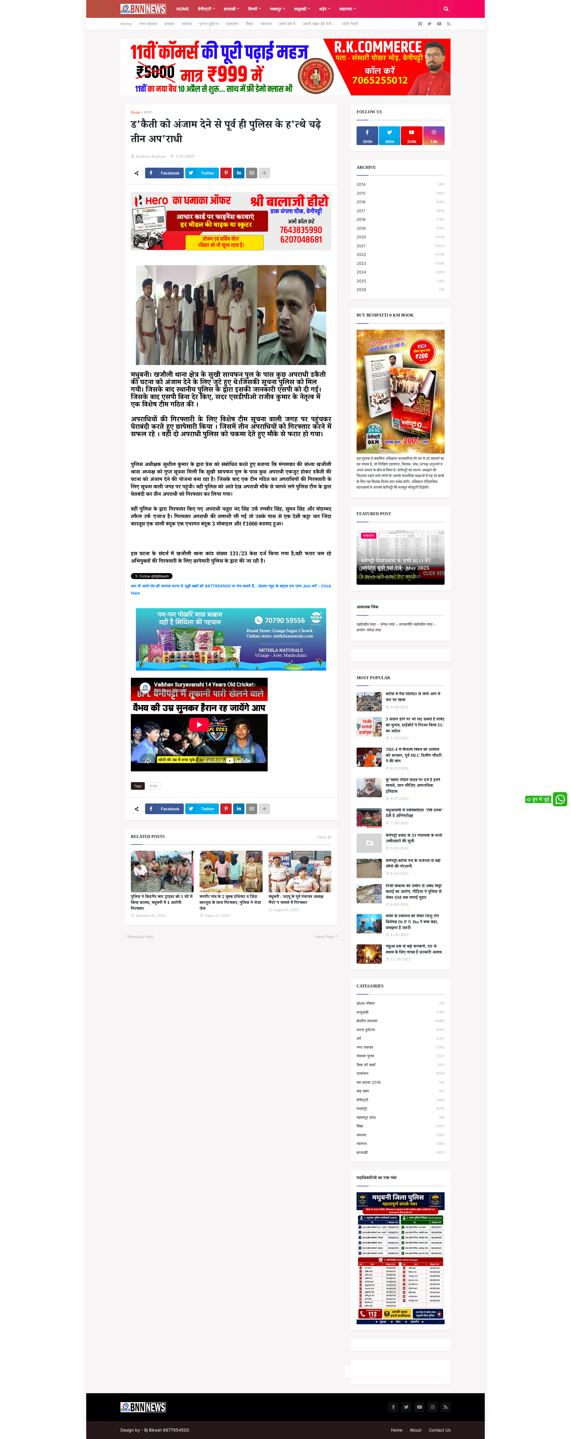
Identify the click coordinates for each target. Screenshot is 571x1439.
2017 (401, 210)
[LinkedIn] (238, 173)
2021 (401, 245)
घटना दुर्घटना (209, 23)
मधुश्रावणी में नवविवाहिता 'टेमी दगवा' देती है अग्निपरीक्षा (414, 814)
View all (324, 837)
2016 (401, 201)
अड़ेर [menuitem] (323, 8)
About (415, 1429)
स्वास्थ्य (266, 23)
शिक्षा (249, 23)
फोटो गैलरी (350, 23)
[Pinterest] (226, 173)
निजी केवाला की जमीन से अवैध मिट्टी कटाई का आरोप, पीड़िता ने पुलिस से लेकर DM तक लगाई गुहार (414, 893)
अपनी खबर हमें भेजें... (319, 23)
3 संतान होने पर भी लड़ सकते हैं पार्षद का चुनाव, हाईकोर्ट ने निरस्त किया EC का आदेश (415, 726)
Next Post (325, 936)
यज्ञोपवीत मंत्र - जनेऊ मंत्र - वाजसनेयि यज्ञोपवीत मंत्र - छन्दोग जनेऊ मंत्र (396, 627)
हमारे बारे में (287, 23)
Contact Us (440, 1429)
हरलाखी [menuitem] (230, 8)
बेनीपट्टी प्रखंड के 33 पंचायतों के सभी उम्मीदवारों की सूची (414, 839)
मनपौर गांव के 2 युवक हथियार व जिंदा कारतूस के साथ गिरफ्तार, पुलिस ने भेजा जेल (230, 903)
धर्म (401, 1038)
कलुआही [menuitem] (300, 8)
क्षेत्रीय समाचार (401, 1020)
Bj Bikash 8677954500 (166, 1429)
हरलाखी (401, 1152)
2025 (401, 281)
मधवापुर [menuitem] (275, 8)
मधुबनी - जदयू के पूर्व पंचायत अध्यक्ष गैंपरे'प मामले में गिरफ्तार (296, 900)
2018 (401, 219)
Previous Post (140, 936)
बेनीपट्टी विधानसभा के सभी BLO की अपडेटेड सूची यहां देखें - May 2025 (395, 565)
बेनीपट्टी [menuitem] (204, 8)
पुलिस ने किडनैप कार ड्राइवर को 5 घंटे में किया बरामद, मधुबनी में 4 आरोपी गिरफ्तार (161, 903)
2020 (401, 237)
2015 (401, 193)
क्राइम (169, 23)
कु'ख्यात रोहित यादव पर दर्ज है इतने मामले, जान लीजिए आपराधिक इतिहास (413, 786)
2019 (401, 228)
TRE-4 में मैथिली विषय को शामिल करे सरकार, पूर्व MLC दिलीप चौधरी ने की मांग (414, 756)
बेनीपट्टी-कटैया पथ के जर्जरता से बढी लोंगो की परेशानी (413, 864)
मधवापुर (401, 1108)
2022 (401, 254)
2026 (401, 289)
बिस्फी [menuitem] (252, 8)
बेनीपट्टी (401, 1099)
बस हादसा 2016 (401, 1082)
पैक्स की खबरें (401, 1064)
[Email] (251, 173)
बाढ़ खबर (401, 1091)
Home (126, 23)
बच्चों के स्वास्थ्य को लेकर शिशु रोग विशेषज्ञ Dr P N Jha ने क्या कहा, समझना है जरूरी (412, 923)
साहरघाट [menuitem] (345, 8)
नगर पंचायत (148, 23)
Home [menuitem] (182, 8)
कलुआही (401, 1012)
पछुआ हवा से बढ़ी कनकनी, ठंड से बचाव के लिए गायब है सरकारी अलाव (414, 950)
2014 (401, 184)
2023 (401, 263)
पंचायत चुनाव (401, 1055)
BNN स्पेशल (401, 1003)
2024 (401, 272)
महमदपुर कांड (401, 1117)
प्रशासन (232, 23)
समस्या (187, 23)
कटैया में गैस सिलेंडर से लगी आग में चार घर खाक (413, 698)
